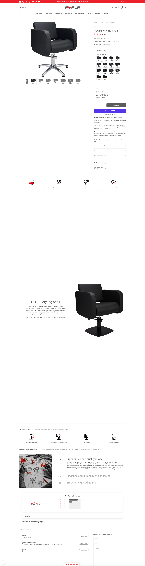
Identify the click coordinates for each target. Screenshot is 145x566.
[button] (22, 8)
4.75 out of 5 (42, 503)
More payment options (110, 114)
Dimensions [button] (97, 151)
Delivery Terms (84, 536)
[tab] (125, 168)
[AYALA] (72, 7)
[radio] (99, 59)
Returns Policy (84, 550)
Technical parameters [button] (100, 155)
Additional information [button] (100, 146)
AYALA (95, 27)
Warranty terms (83, 543)
